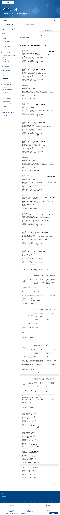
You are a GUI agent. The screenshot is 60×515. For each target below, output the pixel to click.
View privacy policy (24, 513)
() (8, 41)
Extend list (2, 66)
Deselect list (7, 66)
